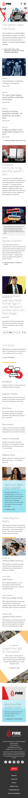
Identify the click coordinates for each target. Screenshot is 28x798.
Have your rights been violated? (13, 486)
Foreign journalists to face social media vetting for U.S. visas (13, 131)
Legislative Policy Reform (12, 616)
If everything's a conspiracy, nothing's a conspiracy (12, 82)
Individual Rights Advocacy (12, 560)
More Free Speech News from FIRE (15, 140)
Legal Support (7, 579)
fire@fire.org (9, 749)
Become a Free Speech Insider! (13, 705)
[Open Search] (21, 4)
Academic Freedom (9, 394)
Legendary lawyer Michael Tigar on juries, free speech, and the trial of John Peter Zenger (13, 307)
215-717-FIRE (18, 749)
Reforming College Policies (12, 598)
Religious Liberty (8, 455)
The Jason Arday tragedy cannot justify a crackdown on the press (12, 97)
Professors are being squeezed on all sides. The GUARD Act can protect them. (12, 114)
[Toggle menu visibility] (25, 4)
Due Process (7, 408)
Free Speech (7, 381)
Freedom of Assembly (10, 438)
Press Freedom (8, 424)
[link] (7, 3)
